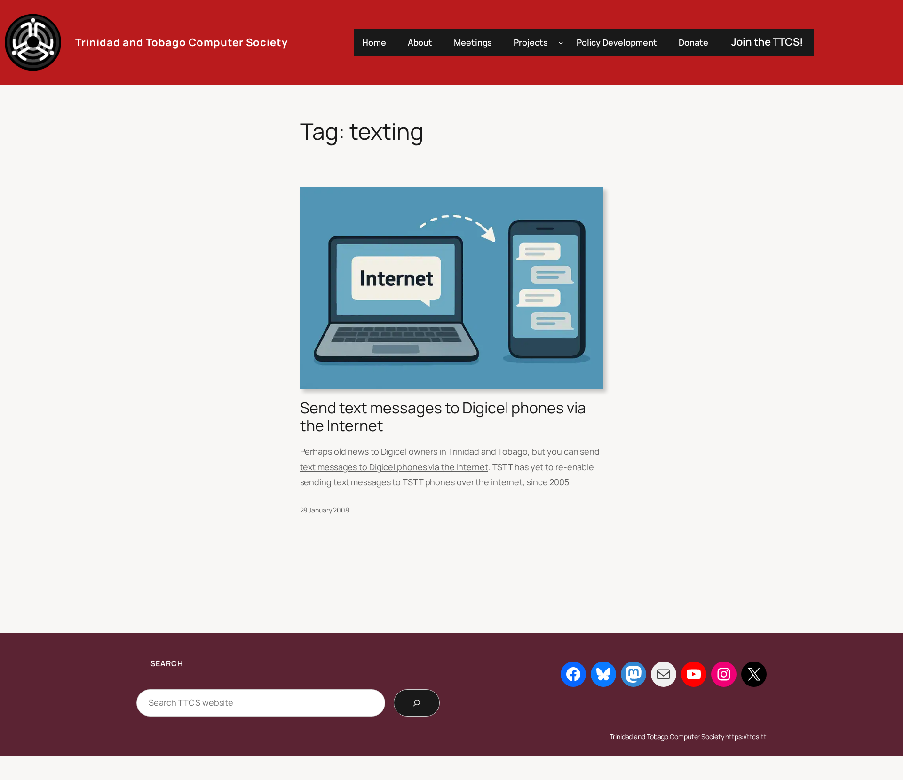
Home (374, 42)
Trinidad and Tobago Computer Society (181, 42)
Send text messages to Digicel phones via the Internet (443, 417)
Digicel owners (409, 451)
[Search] (417, 703)
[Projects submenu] (560, 42)
